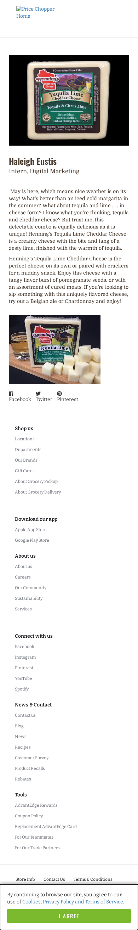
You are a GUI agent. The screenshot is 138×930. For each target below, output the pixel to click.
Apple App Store (31, 529)
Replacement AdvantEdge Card (46, 826)
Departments (28, 449)
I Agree (69, 916)
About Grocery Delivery (38, 492)
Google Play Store (32, 540)
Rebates (23, 779)
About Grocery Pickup (36, 481)
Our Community (30, 587)
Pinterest (24, 667)
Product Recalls (30, 768)
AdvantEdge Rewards (36, 805)
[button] (20, 397)
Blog (19, 725)
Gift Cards (25, 470)
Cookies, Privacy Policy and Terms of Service (72, 902)
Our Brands (26, 460)
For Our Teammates (34, 837)
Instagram (25, 657)
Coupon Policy (29, 815)
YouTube (23, 678)
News (21, 736)
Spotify (22, 689)
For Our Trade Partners (37, 847)
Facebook (24, 646)
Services (23, 609)
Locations (25, 438)
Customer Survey (31, 757)
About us (23, 566)
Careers (23, 577)
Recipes (23, 747)
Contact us (25, 715)
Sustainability (28, 598)
